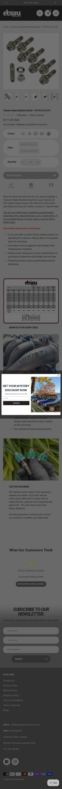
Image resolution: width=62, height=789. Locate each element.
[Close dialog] (58, 376)
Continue (16, 403)
